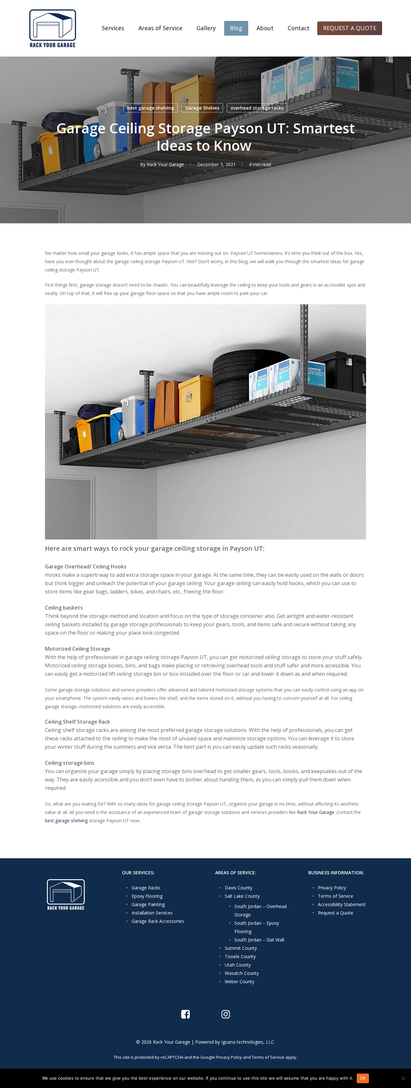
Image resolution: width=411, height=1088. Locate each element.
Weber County (239, 981)
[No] (403, 1078)
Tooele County (240, 956)
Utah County (238, 965)
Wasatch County (242, 973)
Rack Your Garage (165, 164)
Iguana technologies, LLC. (248, 1042)
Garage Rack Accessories (158, 921)
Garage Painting (148, 904)
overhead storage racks (257, 108)
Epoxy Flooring (147, 896)
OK (363, 1078)
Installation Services (152, 913)
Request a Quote (335, 913)
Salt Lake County (242, 896)
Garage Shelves (202, 108)
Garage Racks (146, 888)
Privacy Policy (332, 888)
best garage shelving (150, 108)
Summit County (241, 948)
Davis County (238, 888)
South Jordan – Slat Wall (259, 940)
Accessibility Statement (342, 904)
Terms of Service (335, 896)
